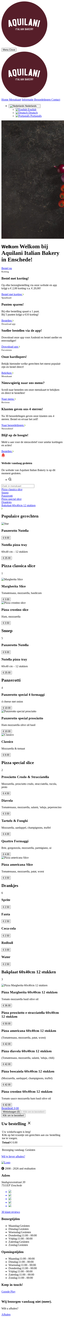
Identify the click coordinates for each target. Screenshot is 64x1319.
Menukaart (15, 99)
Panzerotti (7, 495)
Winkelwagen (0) (11, 1111)
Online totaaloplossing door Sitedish (21, 1294)
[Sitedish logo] (5, 1162)
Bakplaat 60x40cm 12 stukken (18, 505)
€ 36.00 (6, 1005)
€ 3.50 (6, 623)
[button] (32, 508)
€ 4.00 (6, 834)
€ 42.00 (6, 1044)
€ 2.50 (6, 907)
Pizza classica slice (11, 489)
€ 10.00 (6, 708)
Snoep (5, 492)
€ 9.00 (6, 538)
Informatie (28, 99)
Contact (55, 99)
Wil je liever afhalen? (13, 1156)
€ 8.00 (6, 755)
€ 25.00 (6, 558)
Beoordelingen (42, 99)
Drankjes (6, 502)
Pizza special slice (11, 498)
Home (5, 99)
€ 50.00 (6, 1023)
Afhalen (5, 1314)
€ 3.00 (6, 599)
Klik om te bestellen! (33, 1111)
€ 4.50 (6, 793)
